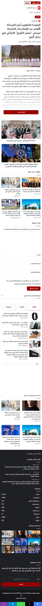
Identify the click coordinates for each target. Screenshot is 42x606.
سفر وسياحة (35, 504)
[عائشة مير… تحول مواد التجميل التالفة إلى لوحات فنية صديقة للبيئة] (34, 325)
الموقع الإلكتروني (35, 272)
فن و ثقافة (36, 511)
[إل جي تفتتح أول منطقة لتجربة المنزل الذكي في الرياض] (11, 182)
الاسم (38, 255)
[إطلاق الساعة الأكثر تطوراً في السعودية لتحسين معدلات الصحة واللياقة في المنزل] (34, 316)
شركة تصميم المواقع (10, 593)
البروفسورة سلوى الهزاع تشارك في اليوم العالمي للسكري (15, 342)
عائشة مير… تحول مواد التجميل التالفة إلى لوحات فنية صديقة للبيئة (15, 323)
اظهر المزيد (21, 112)
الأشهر (34, 307)
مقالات (37, 520)
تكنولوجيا (36, 498)
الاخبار (31, 12)
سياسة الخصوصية (21, 598)
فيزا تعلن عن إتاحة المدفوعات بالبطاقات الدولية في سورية (31, 190)
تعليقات (8, 307)
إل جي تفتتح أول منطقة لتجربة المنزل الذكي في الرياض (21, 8)
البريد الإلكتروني (35, 263)
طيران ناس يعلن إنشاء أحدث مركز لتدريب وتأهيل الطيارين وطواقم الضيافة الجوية (31, 213)
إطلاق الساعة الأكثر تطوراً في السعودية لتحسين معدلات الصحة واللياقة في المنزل (15, 314)
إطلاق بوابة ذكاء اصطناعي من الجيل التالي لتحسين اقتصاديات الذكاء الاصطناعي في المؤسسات (31, 416)
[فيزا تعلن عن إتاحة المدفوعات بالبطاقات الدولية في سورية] (31, 182)
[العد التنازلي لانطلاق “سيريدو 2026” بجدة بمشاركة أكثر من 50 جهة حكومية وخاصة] (11, 204)
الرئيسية (36, 12)
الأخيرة (22, 307)
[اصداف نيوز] (32, 2)
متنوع (37, 517)
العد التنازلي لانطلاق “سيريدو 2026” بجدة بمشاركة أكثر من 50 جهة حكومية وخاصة (11, 213)
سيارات (37, 507)
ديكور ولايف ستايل (34, 501)
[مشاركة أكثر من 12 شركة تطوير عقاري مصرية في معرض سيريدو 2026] (21, 549)
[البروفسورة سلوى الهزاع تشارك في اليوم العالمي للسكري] (34, 344)
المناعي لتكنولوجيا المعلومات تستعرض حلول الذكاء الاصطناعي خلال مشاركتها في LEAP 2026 (11, 440)
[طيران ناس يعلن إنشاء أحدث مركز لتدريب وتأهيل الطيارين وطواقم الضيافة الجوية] (31, 204)
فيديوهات (36, 514)
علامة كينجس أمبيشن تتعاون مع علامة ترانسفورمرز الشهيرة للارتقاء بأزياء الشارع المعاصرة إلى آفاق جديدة (15, 334)
